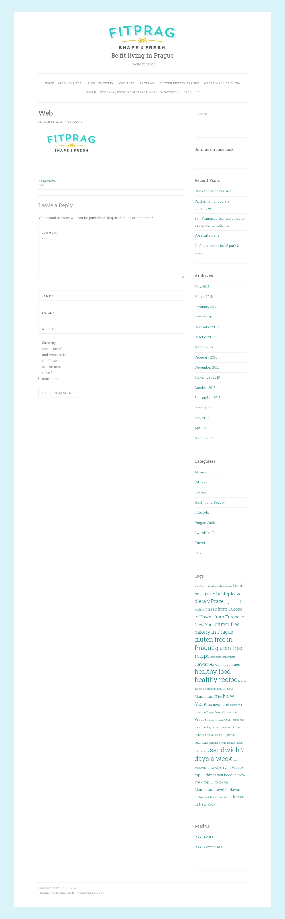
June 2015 (202, 408)
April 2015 (202, 428)
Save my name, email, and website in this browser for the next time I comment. (54, 360)
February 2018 (206, 306)
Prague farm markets (213, 719)
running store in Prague (222, 742)
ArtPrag (147, 83)
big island (232, 601)
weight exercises (213, 797)
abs (196, 586)
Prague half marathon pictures (223, 727)
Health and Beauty (210, 502)
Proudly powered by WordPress (65, 888)
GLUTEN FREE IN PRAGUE (179, 83)
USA (198, 553)
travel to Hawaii (227, 789)
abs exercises (225, 586)
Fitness (201, 482)
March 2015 (204, 438)
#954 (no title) (70, 83)
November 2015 (207, 377)
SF (199, 92)
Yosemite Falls (207, 235)
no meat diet (218, 704)
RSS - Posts (204, 837)
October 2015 (205, 387)
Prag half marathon (226, 712)
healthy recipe (216, 679)
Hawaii (200, 492)
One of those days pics (213, 191)
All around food (207, 472)
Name (47, 296)
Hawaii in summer (225, 664)
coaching (199, 609)
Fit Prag (75, 121)
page (187, 92)
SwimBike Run (207, 532)
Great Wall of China (222, 83)
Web (47, 182)
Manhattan (204, 696)
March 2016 (204, 347)
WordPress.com (90, 892)
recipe (224, 734)
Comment (49, 235)
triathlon (199, 797)
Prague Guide (205, 522)
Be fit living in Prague (142, 55)
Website (48, 329)
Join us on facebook (214, 149)
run (233, 734)
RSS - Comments (208, 847)
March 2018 (204, 296)
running (201, 742)
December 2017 (207, 327)
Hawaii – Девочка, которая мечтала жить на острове (132, 92)
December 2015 (207, 367)
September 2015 (207, 397)
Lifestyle (202, 512)
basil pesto (205, 593)
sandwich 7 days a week (220, 754)
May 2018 (202, 286)
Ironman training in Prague (218, 688)
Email (47, 312)
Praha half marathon (206, 734)
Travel (200, 542)
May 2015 (202, 418)
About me (126, 83)
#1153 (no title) (100, 83)
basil (238, 585)
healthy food (213, 671)
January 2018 (205, 316)
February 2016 (206, 357)
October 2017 (205, 337)
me (218, 696)
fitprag (211, 609)
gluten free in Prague (214, 643)
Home (49, 83)
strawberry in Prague (225, 767)
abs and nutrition (208, 586)
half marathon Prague (222, 656)
